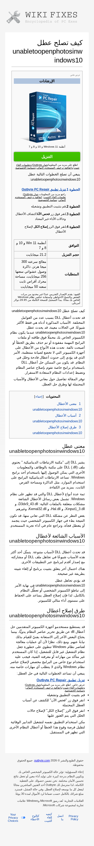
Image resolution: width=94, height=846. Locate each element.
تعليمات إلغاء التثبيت (55, 197)
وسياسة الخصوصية (75, 690)
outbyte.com (42, 760)
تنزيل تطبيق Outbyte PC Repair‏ (44, 189)
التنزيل (47, 156)
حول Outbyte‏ (30, 194)
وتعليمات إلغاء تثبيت (74, 687)
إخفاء (39, 396)
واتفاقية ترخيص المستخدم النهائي (44, 687)
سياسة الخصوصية (47, 200)
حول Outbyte (32, 684)
